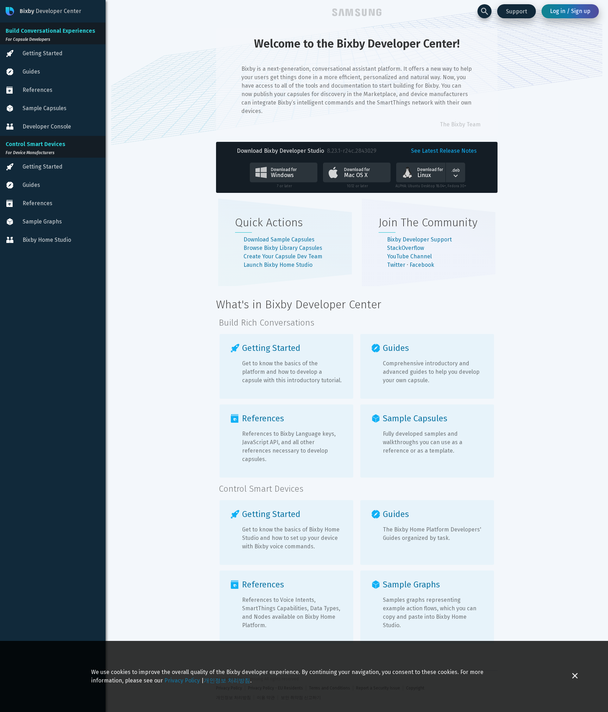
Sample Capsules (415, 418)
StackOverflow (405, 248)
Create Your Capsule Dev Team (282, 256)
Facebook (422, 265)
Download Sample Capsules (279, 239)
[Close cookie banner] (575, 676)
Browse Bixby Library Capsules (282, 248)
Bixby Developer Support (419, 239)
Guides (396, 348)
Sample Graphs (411, 585)
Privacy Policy (182, 680)
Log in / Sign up (570, 11)
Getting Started (271, 348)
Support (516, 11)
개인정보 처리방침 (227, 680)
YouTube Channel (409, 256)
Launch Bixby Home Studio (277, 265)
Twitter (396, 265)
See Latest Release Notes (444, 150)
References (263, 418)
